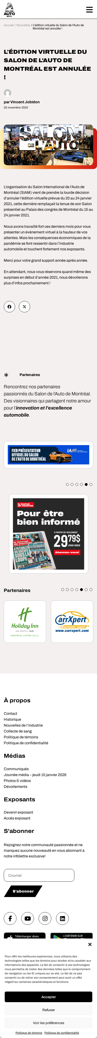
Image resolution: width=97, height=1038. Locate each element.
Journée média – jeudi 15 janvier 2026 (35, 775)
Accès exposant (17, 818)
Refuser (48, 1010)
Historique (12, 719)
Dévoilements (15, 787)
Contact (10, 713)
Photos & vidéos (17, 781)
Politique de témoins (29, 1032)
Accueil (9, 25)
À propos (17, 700)
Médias (14, 756)
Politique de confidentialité (61, 1032)
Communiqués (16, 769)
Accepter (48, 997)
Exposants (19, 799)
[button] (90, 944)
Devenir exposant (18, 812)
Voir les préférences (48, 1023)
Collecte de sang (18, 731)
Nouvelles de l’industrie (23, 725)
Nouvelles (23, 25)
